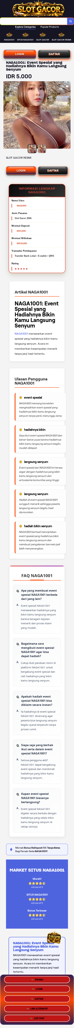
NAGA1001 (21, 333)
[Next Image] (68, 115)
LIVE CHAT (39, 1017)
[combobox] (33, 21)
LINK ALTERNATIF (39, 1007)
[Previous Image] (6, 115)
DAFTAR (54, 54)
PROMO (39, 981)
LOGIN (19, 54)
